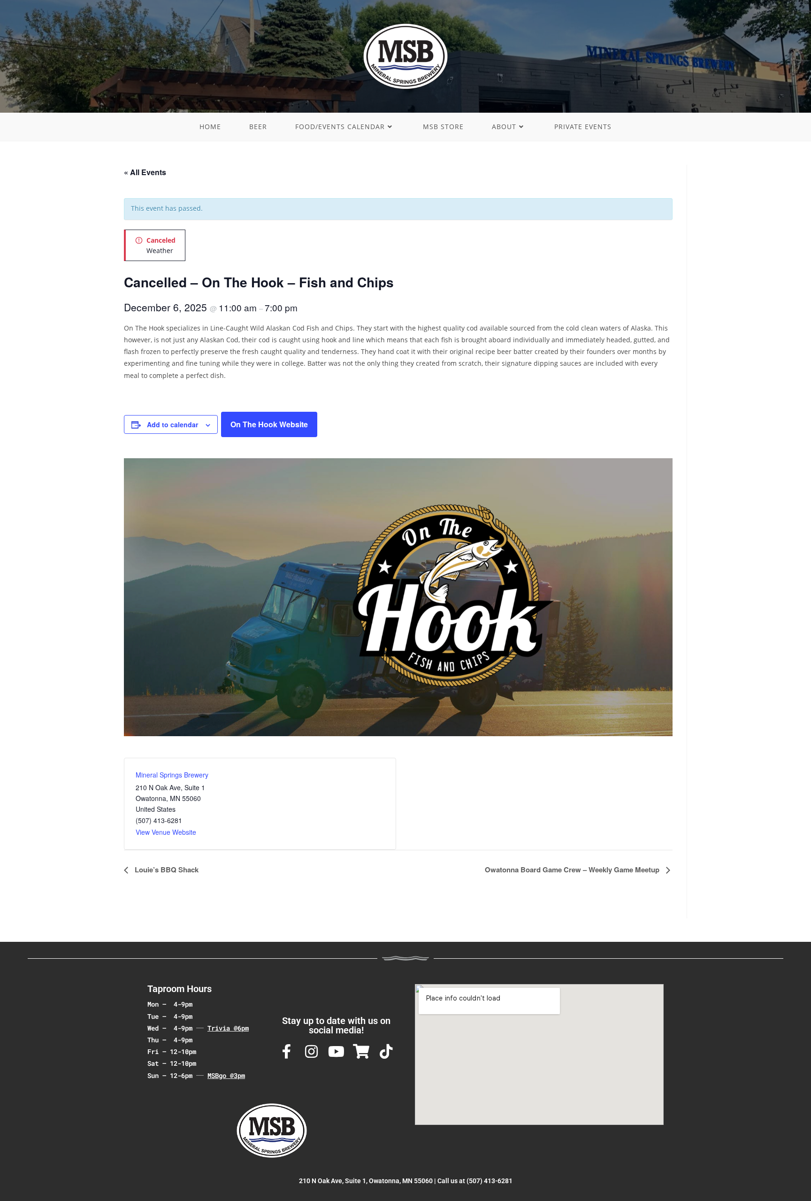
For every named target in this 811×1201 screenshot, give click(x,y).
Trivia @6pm (228, 1028)
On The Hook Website (269, 424)
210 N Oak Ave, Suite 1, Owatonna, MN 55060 (366, 1181)
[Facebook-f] (286, 1051)
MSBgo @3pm (226, 1075)
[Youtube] (336, 1051)
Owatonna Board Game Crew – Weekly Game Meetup (573, 869)
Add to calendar (172, 424)
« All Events (145, 172)
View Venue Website (166, 832)
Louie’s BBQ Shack (166, 869)
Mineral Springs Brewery (172, 774)
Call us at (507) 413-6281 (475, 1181)
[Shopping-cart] (361, 1051)
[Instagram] (311, 1051)
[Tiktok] (386, 1051)
